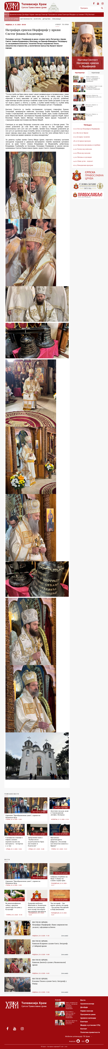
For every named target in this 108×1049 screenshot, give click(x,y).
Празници (56, 19)
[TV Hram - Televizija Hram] (25, 6)
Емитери (65, 14)
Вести (6, 14)
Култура (37, 19)
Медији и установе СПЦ (79, 14)
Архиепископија (16, 14)
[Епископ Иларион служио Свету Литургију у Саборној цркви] (17, 946)
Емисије (44, 14)
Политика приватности (90, 1032)
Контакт (92, 14)
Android (72, 1041)
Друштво (46, 19)
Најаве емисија (35, 14)
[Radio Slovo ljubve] (88, 186)
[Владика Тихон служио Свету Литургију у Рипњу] (17, 984)
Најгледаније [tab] (80, 73)
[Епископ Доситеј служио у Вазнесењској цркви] (17, 965)
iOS (83, 1041)
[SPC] (88, 175)
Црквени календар (88, 1018)
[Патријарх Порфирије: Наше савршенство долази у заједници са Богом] (17, 928)
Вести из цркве (12, 19)
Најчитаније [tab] (96, 73)
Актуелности (26, 19)
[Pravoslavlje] (88, 195)
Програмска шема (55, 14)
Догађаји (25, 14)
